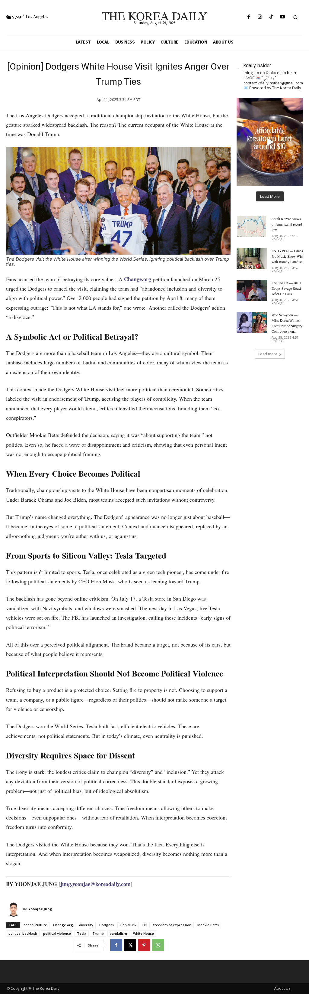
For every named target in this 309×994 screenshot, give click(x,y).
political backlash (22, 933)
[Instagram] (260, 17)
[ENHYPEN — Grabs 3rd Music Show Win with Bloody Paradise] (252, 258)
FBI (144, 925)
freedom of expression (172, 925)
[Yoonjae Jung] (14, 909)
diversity (86, 925)
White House (143, 933)
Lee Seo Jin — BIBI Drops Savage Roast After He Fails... (286, 288)
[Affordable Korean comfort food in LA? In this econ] (270, 142)
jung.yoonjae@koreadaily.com (95, 884)
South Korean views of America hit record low (287, 224)
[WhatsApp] (158, 945)
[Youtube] (282, 17)
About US (282, 988)
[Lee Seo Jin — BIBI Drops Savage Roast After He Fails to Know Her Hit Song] (252, 290)
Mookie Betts (208, 925)
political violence (57, 933)
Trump (98, 933)
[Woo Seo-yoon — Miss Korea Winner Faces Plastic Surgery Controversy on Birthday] (252, 322)
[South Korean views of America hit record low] (252, 226)
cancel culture (35, 925)
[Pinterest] (144, 945)
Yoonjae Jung (40, 909)
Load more (267, 354)
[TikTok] (271, 17)
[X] (130, 945)
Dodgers (106, 925)
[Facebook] (249, 17)
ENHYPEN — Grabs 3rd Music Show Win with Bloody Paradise (287, 256)
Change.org (63, 925)
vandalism (118, 933)
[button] (295, 17)
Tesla (81, 933)
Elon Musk (128, 925)
